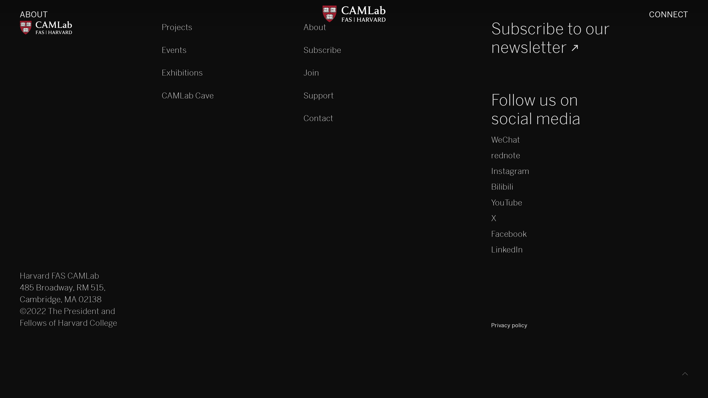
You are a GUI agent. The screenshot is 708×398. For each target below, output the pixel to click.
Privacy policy (509, 325)
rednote (505, 156)
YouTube (506, 203)
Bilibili (502, 187)
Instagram (510, 171)
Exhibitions (182, 73)
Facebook (509, 234)
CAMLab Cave (188, 95)
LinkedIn (507, 250)
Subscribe (322, 50)
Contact (318, 118)
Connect (668, 14)
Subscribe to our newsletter (550, 38)
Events (174, 50)
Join (311, 73)
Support (318, 95)
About (34, 14)
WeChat (505, 140)
